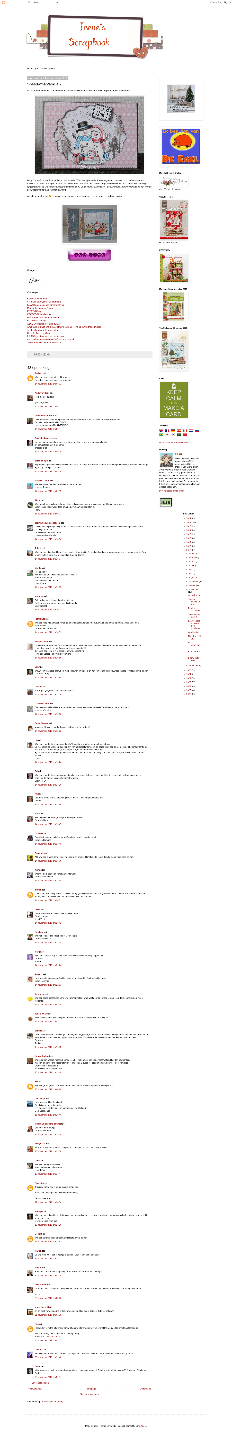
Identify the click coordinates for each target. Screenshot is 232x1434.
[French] (168, 431)
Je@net (38, 373)
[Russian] (197, 431)
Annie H (38, 974)
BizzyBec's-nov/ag (36, 320)
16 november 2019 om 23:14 (48, 1151)
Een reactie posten (40, 1383)
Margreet (39, 596)
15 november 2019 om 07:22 (48, 1021)
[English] (162, 431)
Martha (38, 568)
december (194, 665)
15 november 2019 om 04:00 (48, 1004)
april (191, 565)
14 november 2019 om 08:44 (48, 429)
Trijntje (38, 548)
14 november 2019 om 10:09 (48, 587)
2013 (189, 526)
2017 (189, 542)
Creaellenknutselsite (45, 438)
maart (191, 561)
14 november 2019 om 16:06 (48, 861)
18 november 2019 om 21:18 (48, 1225)
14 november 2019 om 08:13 (48, 406)
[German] (174, 431)
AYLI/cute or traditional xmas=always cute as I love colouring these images (64, 327)
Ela (36, 1081)
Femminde (40, 619)
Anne (37, 794)
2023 (189, 682)
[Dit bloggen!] (38, 354)
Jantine (38, 1031)
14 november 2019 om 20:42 (48, 923)
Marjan (38, 1251)
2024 (189, 686)
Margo (38, 952)
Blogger (142, 1426)
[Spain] (180, 431)
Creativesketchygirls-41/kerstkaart (44, 301)
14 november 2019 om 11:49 (48, 694)
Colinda (38, 1234)
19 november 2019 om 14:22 (48, 1258)
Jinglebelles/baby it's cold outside (43, 330)
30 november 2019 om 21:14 (48, 1377)
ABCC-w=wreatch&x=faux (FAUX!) (44, 324)
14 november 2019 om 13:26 (48, 762)
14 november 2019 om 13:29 (48, 785)
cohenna (39, 1349)
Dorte (37, 1366)
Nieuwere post (34, 1389)
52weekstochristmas (37, 298)
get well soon (194, 595)
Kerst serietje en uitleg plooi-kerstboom (194, 624)
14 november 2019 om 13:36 (48, 804)
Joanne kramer (42, 480)
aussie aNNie (41, 1014)
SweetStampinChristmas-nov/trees (44, 342)
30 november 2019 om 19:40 (48, 1357)
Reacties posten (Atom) (52, 1402)
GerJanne (39, 994)
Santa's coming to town (194, 601)
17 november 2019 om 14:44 (48, 1174)
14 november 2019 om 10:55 (48, 658)
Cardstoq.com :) (52, 1336)
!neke (37, 909)
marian (38, 870)
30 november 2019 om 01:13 (48, 1340)
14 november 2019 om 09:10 (48, 451)
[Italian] (186, 431)
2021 (189, 674)
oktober (192, 585)
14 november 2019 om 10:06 (48, 539)
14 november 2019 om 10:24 (48, 610)
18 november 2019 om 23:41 (48, 1242)
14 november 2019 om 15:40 (48, 844)
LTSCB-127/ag (34, 311)
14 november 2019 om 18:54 (48, 880)
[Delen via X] (42, 354)
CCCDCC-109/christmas (39, 314)
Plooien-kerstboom (194, 609)
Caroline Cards (42, 703)
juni (191, 573)
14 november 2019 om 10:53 (48, 632)
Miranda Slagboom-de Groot (48, 1124)
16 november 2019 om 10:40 (48, 1115)
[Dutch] (191, 431)
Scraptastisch (41, 641)
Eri (36, 771)
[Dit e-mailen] (35, 354)
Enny (37, 667)
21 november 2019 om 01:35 (48, 1315)
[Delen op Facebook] (45, 354)
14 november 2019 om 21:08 (48, 942)
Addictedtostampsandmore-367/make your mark (50, 339)
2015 (189, 534)
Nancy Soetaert (42, 1056)
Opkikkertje (193, 632)
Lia (36, 740)
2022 (189, 678)
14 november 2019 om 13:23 (48, 731)
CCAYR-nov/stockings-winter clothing (45, 305)
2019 (189, 550)
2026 (189, 694)
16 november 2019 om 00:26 (48, 1089)
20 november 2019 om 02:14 (48, 1275)
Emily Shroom (41, 723)
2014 (189, 530)
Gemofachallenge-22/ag (38, 333)
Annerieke (40, 853)
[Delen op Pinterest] (48, 354)
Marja (37, 814)
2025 (189, 690)
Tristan (38, 890)
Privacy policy (48, 68)
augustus (193, 577)
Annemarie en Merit (44, 415)
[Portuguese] (162, 435)
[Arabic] (180, 435)
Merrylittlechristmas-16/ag (40, 308)
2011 (189, 518)
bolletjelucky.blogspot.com (47, 523)
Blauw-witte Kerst (193, 659)
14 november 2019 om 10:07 (48, 559)
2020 (189, 670)
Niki (37, 1324)
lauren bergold (42, 1307)
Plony (37, 500)
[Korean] (174, 435)
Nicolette (39, 932)
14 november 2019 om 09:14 (48, 471)
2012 (189, 522)
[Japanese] (168, 435)
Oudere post (145, 1389)
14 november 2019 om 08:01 (48, 384)
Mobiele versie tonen (89, 1394)
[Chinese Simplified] (186, 435)
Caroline (39, 833)
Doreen (38, 686)
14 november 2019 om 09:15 (48, 491)
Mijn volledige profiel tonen (171, 491)
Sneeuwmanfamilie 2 (195, 615)
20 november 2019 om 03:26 (48, 1298)
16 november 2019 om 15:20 (48, 1134)
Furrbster (39, 1183)
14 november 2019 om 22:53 (48, 985)
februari (192, 557)
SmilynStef (40, 1144)
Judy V (38, 1268)
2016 (189, 538)
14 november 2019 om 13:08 (48, 714)
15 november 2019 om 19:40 (48, 1072)
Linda (37, 1160)
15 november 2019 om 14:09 (48, 1047)
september (194, 581)
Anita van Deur (42, 393)
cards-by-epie (41, 461)
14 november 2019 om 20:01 (48, 900)
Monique (39, 1211)
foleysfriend (40, 1285)
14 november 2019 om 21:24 (48, 965)
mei (191, 569)
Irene (181, 454)
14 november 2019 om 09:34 (48, 514)
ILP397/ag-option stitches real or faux (45, 336)
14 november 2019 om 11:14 (48, 677)
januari (192, 554)
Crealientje (40, 1098)
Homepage (32, 68)
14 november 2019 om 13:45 (48, 824)
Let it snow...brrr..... (195, 645)
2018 (189, 546)
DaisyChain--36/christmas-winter (43, 317)
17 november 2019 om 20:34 (48, 1202)
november (193, 589)
